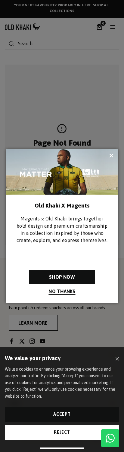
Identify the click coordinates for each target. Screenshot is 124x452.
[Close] (117, 359)
